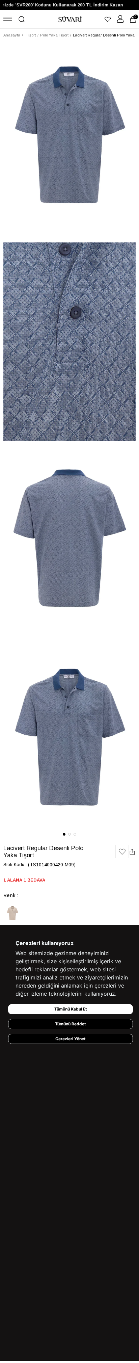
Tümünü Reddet (70, 1023)
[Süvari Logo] (70, 19)
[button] (64, 834)
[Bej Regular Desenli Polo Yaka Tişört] (12, 913)
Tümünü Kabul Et (70, 1009)
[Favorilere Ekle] (122, 851)
